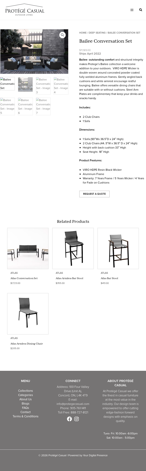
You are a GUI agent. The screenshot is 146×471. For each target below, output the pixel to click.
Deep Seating (97, 33)
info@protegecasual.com (73, 404)
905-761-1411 (78, 408)
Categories (25, 395)
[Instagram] (76, 418)
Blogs (25, 403)
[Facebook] (69, 418)
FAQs (25, 408)
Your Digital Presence (95, 455)
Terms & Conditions (25, 416)
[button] (140, 10)
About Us (25, 399)
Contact (25, 412)
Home (83, 33)
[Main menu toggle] (131, 10)
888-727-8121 (79, 412)
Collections (25, 391)
